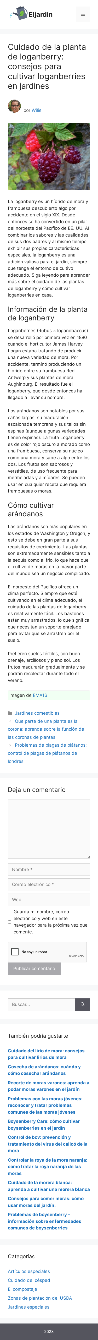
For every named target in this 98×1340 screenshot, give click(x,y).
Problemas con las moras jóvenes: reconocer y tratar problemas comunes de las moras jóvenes (45, 1105)
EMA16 (40, 695)
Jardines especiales (28, 1307)
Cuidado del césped (29, 1280)
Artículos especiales (29, 1271)
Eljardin (41, 14)
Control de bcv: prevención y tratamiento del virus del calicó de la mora (48, 1144)
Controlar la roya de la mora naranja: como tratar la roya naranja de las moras (47, 1166)
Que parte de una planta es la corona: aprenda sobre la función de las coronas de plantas (46, 729)
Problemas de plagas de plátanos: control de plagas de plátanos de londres (47, 753)
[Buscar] (82, 1004)
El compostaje (22, 1289)
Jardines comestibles (37, 713)
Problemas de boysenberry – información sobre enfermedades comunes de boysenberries (44, 1221)
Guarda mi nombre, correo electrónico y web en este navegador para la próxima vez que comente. (51, 921)
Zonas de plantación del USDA (40, 1298)
